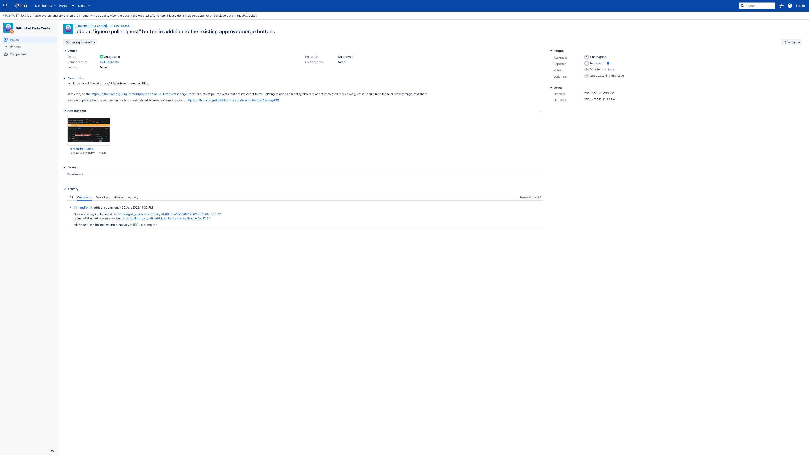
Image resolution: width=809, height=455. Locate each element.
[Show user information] (608, 63)
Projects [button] (64, 5)
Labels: (72, 67)
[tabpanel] (305, 215)
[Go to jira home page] (20, 5)
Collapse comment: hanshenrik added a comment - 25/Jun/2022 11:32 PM (70, 207)
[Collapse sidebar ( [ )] (52, 451)
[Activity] (64, 188)
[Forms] (64, 167)
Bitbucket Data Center (34, 28)
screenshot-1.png (82, 148)
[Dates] (550, 87)
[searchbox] (757, 5)
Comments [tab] (84, 197)
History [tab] (119, 197)
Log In (800, 5)
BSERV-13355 (120, 26)
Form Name (74, 174)
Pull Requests (109, 62)
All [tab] (71, 197)
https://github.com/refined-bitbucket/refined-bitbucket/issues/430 (232, 100)
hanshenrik (85, 207)
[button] (5, 5)
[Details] (64, 50)
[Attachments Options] (540, 111)
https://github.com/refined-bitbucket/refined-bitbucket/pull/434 (166, 218)
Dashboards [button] (43, 5)
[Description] (64, 78)
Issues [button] (81, 5)
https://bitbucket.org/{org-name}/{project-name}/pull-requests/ (135, 94)
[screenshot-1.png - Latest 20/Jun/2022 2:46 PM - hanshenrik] (89, 130)
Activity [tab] (133, 197)
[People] (550, 50)
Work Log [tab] (103, 197)
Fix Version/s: (314, 62)
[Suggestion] (101, 56)
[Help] (789, 5)
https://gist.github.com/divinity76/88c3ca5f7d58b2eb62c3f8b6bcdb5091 (170, 214)
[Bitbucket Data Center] (8, 28)
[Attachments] (64, 110)
